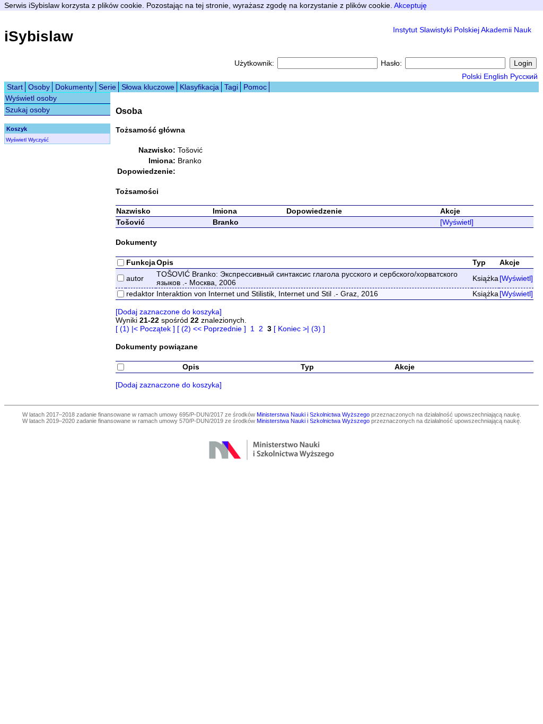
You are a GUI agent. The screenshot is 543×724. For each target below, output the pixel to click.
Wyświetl (16, 140)
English (496, 76)
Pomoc (255, 87)
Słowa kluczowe (147, 87)
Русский (524, 76)
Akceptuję (410, 5)
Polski (471, 76)
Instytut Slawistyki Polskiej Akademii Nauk (462, 29)
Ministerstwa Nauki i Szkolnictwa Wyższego (313, 414)
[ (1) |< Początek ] (145, 328)
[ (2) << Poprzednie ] (211, 328)
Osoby (39, 87)
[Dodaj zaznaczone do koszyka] (169, 311)
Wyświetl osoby (31, 98)
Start (15, 87)
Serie (107, 87)
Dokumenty (74, 87)
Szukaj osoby (27, 109)
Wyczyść (38, 140)
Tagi (231, 87)
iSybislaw (38, 36)
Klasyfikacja (199, 87)
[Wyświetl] (457, 222)
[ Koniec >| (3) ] (299, 328)
